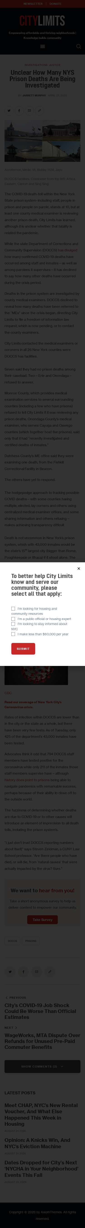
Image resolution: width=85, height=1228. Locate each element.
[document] (42, 614)
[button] (78, 568)
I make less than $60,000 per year (43, 634)
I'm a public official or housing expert (44, 619)
